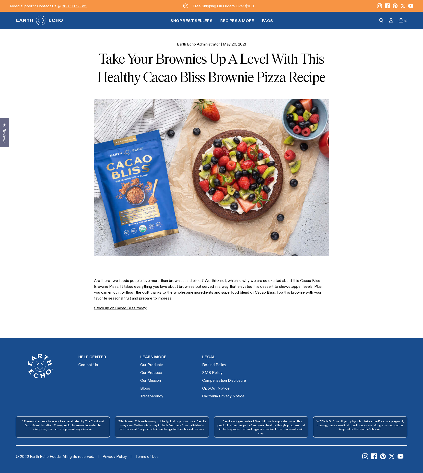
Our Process (151, 372)
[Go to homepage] (40, 20)
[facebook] (387, 5)
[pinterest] (395, 5)
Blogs (145, 388)
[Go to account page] (391, 20)
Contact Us (88, 364)
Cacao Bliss (265, 292)
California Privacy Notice (223, 395)
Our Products (151, 364)
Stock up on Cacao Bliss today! (120, 307)
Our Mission (150, 380)
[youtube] (410, 5)
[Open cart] (401, 20)
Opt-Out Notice (216, 388)
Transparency (151, 395)
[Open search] (381, 20)
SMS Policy (212, 372)
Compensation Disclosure (224, 380)
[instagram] (379, 5)
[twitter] (402, 5)
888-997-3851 (74, 5)
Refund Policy (214, 364)
